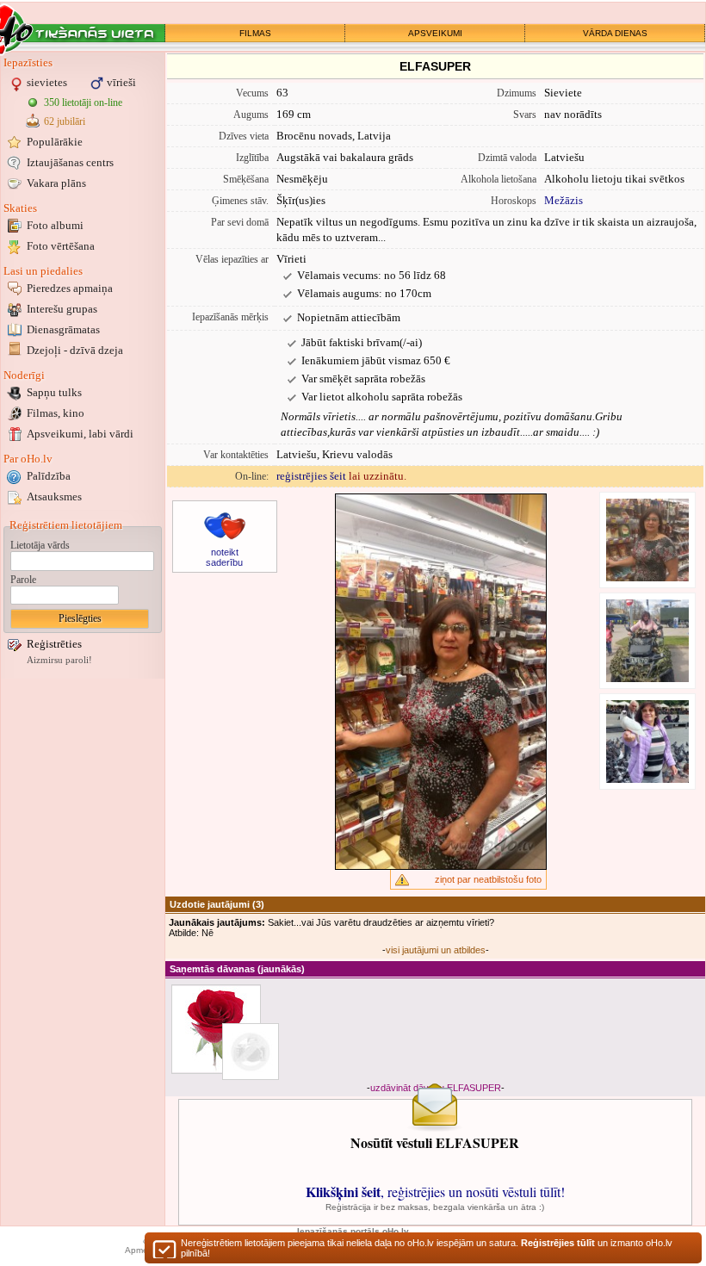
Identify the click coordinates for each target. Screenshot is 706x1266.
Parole (23, 580)
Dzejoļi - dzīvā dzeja (75, 350)
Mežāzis (563, 200)
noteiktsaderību (224, 557)
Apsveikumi (80, 433)
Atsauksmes (54, 496)
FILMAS (255, 33)
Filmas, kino (55, 412)
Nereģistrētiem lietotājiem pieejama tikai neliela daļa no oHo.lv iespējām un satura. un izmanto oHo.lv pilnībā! (426, 1248)
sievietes (47, 82)
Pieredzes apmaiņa (70, 288)
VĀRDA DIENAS (615, 33)
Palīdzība (49, 475)
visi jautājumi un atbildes (436, 950)
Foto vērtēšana (61, 245)
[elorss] (250, 1051)
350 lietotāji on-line (83, 102)
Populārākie (55, 141)
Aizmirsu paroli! (59, 660)
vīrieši (121, 82)
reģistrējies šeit (311, 475)
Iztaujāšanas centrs (70, 162)
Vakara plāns (56, 183)
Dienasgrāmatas (63, 329)
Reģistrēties (54, 643)
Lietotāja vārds (40, 545)
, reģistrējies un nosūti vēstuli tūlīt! (435, 1191)
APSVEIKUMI (435, 33)
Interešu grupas (62, 308)
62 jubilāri (64, 121)
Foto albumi (55, 225)
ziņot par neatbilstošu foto (488, 879)
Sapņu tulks (54, 392)
